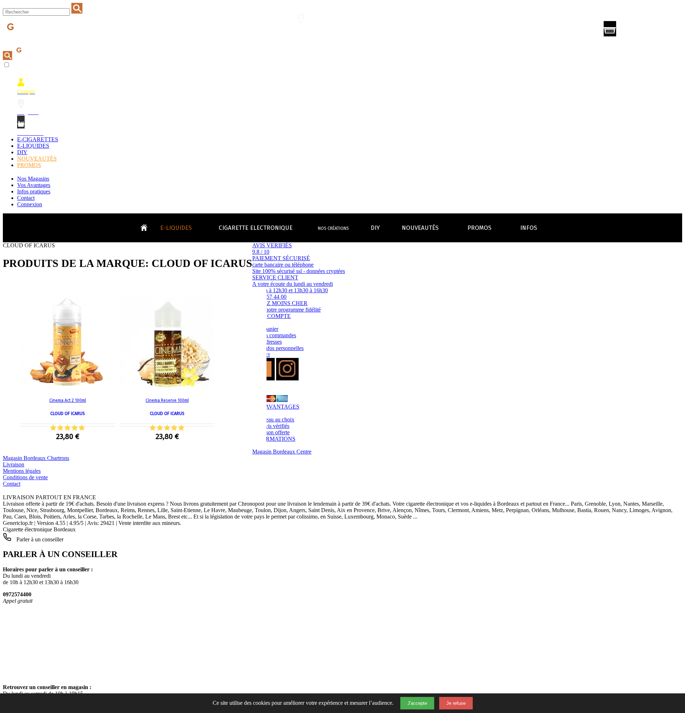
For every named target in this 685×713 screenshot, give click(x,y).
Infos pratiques (33, 191)
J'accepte (417, 703)
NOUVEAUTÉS (37, 159)
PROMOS (29, 165)
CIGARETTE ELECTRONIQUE (256, 228)
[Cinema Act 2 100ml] (67, 388)
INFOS (528, 228)
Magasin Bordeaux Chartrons (36, 458)
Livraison (13, 464)
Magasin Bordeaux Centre (281, 452)
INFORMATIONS (273, 439)
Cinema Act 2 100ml (67, 400)
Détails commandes (274, 335)
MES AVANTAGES (275, 407)
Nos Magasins (33, 179)
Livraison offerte (271, 432)
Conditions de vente (25, 477)
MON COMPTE (271, 316)
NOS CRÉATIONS (333, 228)
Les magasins (305, 30)
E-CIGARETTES (37, 139)
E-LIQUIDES (33, 146)
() (640, 30)
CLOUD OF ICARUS (67, 413)
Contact (26, 198)
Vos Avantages (33, 185)
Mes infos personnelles (278, 348)
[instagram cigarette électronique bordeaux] (287, 378)
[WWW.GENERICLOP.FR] (146, 226)
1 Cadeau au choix (273, 419)
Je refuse (456, 703)
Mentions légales (22, 471)
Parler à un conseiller (39, 539)
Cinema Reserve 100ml (167, 400)
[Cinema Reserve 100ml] (167, 388)
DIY (22, 152)
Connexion (29, 204)
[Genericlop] (35, 39)
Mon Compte (260, 30)
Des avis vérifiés (270, 426)
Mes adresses (267, 342)
